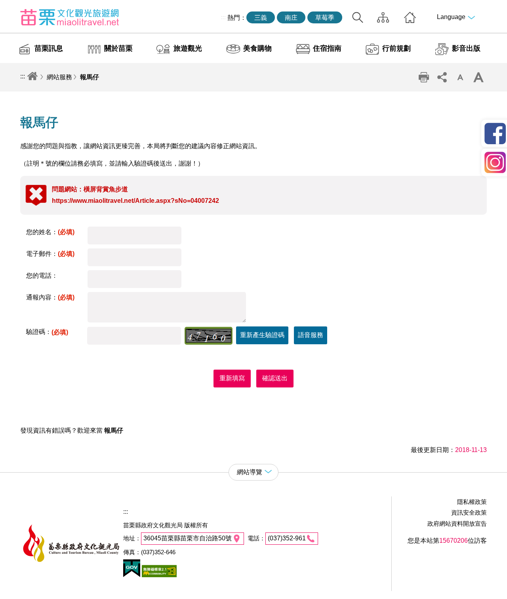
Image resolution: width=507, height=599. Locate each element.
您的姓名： (50, 232)
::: (223, 17)
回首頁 (410, 17)
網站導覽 (383, 17)
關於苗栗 (118, 48)
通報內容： (50, 297)
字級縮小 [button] (460, 77)
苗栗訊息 (48, 48)
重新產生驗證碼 (262, 335)
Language (451, 16)
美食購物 (257, 48)
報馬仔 (89, 77)
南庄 (291, 17)
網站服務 (59, 77)
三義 (260, 17)
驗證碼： (47, 331)
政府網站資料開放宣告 (457, 523)
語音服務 (310, 335)
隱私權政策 (472, 501)
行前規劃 (396, 48)
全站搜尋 (358, 17)
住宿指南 (327, 48)
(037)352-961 (287, 538)
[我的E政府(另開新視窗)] (131, 575)
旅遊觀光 (187, 48)
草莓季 (324, 17)
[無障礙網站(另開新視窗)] (158, 575)
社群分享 (442, 77)
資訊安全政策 (469, 512)
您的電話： (42, 275)
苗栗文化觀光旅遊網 (69, 17)
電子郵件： (50, 253)
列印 (423, 77)
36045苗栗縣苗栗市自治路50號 (187, 538)
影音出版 (466, 48)
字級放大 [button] (478, 77)
